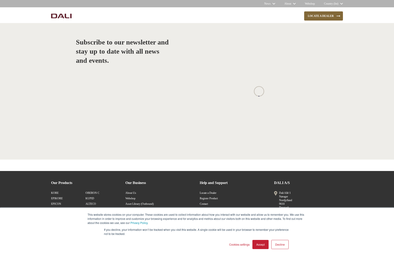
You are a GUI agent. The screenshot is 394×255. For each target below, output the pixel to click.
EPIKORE (57, 198)
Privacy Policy (139, 223)
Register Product (209, 198)
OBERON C (92, 193)
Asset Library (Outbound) (139, 203)
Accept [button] (260, 244)
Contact (204, 203)
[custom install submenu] (155, 16)
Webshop (130, 198)
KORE (55, 193)
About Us (130, 193)
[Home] (61, 16)
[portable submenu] (188, 16)
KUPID (90, 198)
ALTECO (91, 203)
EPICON (56, 203)
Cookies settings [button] (239, 244)
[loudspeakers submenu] (111, 16)
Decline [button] (280, 244)
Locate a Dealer (208, 193)
